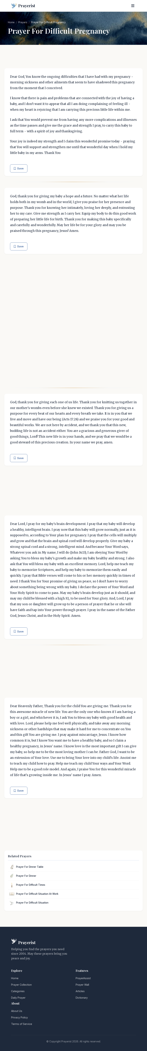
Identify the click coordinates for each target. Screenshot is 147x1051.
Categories (18, 991)
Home (11, 22)
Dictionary (82, 997)
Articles (80, 991)
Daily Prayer (18, 997)
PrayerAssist (83, 978)
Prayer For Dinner (26, 875)
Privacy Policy (19, 1017)
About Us (16, 1010)
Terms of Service (21, 1023)
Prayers (22, 22)
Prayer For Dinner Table (29, 866)
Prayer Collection (21, 984)
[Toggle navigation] (133, 6)
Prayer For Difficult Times (30, 884)
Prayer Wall (82, 984)
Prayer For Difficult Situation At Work (37, 893)
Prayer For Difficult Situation (32, 902)
